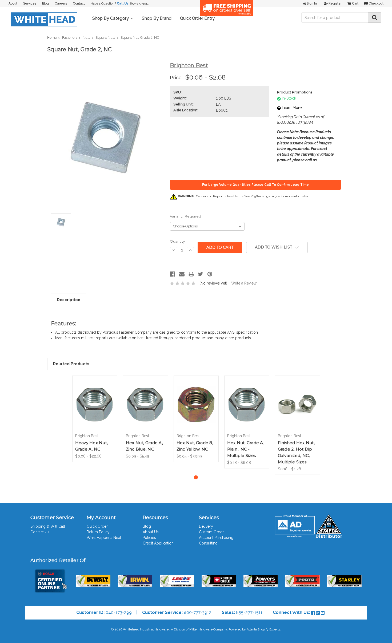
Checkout (375, 3)
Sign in (311, 3)
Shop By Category (111, 18)
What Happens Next (104, 537)
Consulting (208, 543)
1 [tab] (196, 477)
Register (335, 3)
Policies (149, 537)
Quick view (94, 398)
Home (52, 37)
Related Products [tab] (71, 363)
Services (29, 3)
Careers (61, 3)
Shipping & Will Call (47, 526)
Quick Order (97, 526)
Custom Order (211, 532)
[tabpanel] (94, 419)
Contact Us (39, 532)
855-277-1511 (139, 3)
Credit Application (158, 543)
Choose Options (95, 409)
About (13, 3)
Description (68, 299)
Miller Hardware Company (208, 629)
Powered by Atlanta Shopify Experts (254, 629)
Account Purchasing (216, 537)
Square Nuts (105, 37)
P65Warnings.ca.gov (265, 196)
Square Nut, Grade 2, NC (140, 37)
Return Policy (98, 532)
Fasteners (69, 37)
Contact (79, 3)
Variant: (185, 216)
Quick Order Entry (197, 18)
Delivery (206, 526)
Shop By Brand (156, 18)
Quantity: (178, 241)
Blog (45, 3)
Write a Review (244, 283)
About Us (151, 532)
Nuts (86, 37)
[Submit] (374, 17)
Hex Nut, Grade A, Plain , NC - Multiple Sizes (245, 449)
